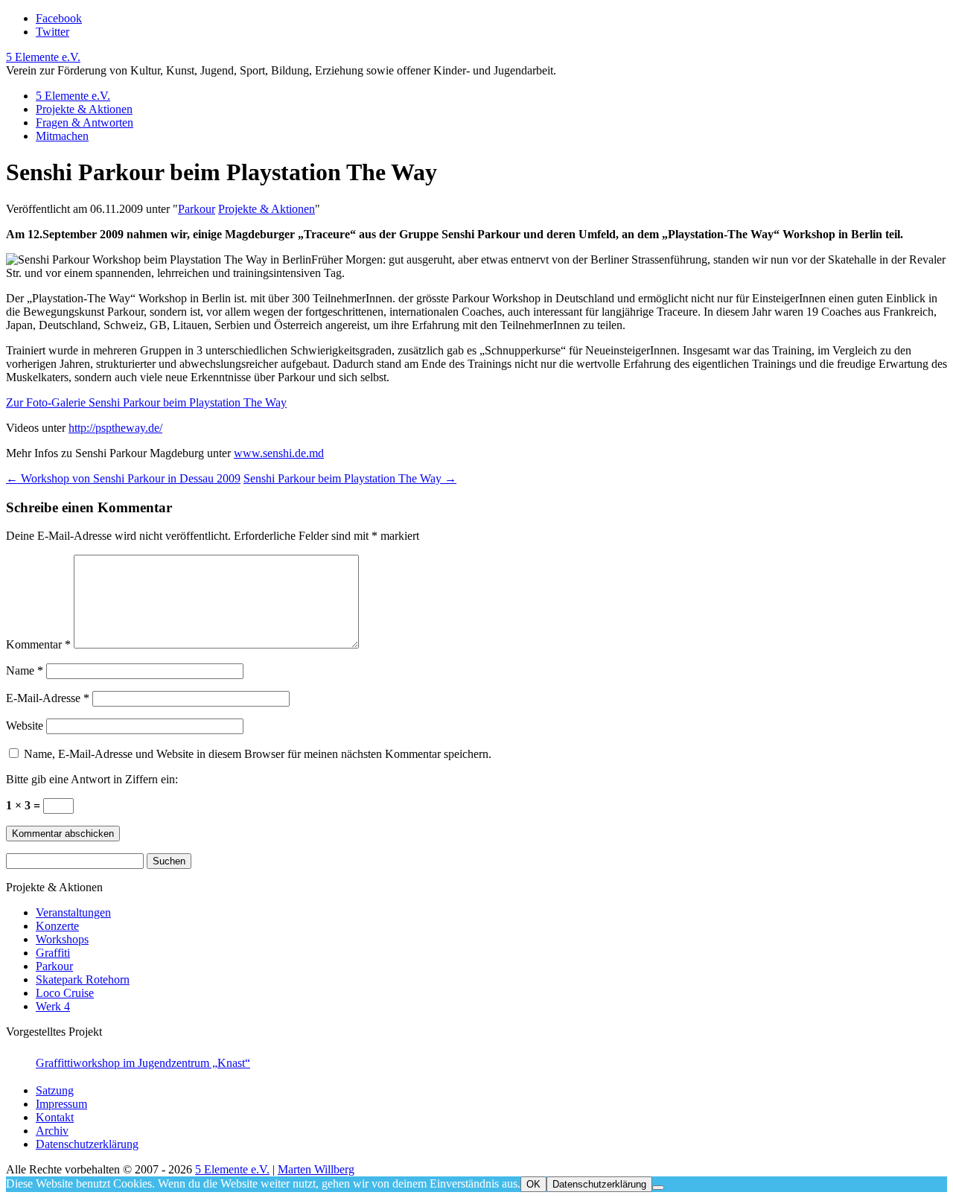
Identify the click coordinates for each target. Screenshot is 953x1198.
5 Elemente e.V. (43, 57)
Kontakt (55, 1117)
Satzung (55, 1090)
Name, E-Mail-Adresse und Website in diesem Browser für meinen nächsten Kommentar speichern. (257, 754)
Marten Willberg (316, 1169)
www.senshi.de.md (279, 453)
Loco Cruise (65, 993)
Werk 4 (53, 1006)
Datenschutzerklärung (87, 1144)
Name (24, 670)
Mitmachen (62, 136)
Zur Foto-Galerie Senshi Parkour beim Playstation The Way (146, 402)
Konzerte (57, 926)
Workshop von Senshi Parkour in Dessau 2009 (123, 478)
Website (24, 725)
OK (533, 1184)
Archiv (52, 1130)
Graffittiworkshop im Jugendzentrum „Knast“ (143, 1063)
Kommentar (38, 644)
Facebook (59, 18)
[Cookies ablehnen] (658, 1187)
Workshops (62, 939)
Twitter (52, 31)
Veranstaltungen (73, 912)
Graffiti (53, 952)
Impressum (61, 1103)
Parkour (196, 209)
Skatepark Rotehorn (83, 979)
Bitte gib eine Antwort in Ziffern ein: (92, 779)
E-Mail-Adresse (47, 698)
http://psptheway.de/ (115, 427)
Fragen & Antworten (84, 122)
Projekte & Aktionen (84, 109)
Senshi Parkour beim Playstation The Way (349, 478)
